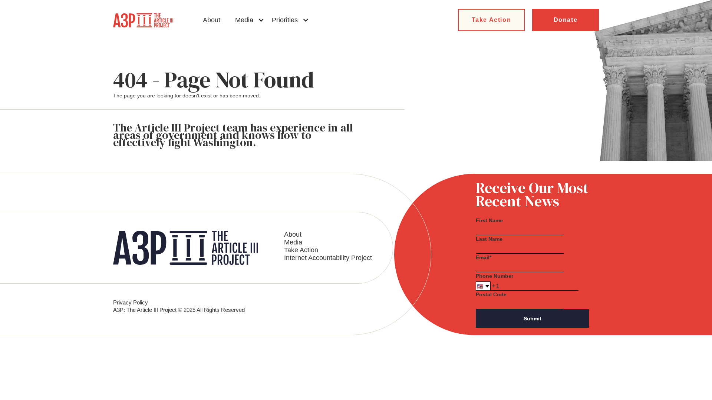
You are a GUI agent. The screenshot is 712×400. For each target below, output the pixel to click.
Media (293, 242)
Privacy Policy (130, 302)
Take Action (491, 20)
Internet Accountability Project (328, 257)
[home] (143, 20)
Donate (566, 20)
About (211, 20)
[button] (249, 20)
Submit (532, 318)
